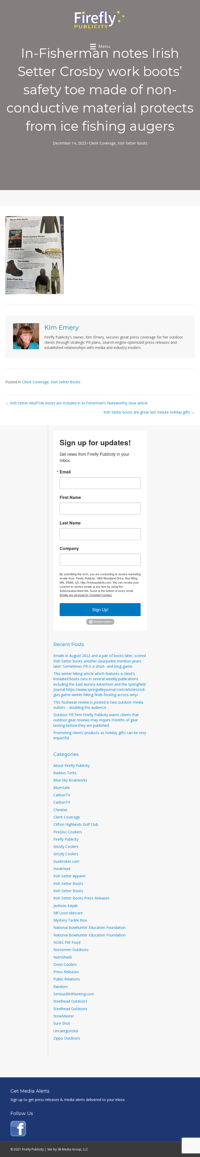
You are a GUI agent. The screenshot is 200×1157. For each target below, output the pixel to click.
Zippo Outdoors (66, 1038)
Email (65, 472)
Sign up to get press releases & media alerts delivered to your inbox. (67, 1099)
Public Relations (66, 979)
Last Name (70, 523)
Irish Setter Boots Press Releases (81, 898)
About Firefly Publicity (71, 765)
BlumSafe (61, 787)
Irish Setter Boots (132, 143)
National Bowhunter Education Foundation (89, 927)
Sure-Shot (61, 1023)
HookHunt (62, 868)
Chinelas (60, 809)
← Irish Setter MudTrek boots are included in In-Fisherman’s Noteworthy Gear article (76, 403)
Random (60, 986)
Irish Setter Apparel (69, 875)
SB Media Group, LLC (73, 1149)
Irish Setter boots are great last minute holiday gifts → (149, 412)
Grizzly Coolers (65, 846)
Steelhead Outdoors (70, 1001)
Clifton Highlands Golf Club (75, 824)
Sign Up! (100, 609)
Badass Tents (65, 772)
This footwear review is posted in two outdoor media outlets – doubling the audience (98, 705)
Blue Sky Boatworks (70, 780)
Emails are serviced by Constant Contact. (86, 595)
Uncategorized (65, 1030)
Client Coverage (102, 143)
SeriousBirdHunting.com (73, 993)
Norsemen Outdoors (71, 949)
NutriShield (62, 957)
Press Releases (66, 971)
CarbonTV (61, 794)
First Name (70, 497)
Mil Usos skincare (68, 912)
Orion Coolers (65, 964)
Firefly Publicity (65, 839)
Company (69, 548)
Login (186, 1149)
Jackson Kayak (65, 905)
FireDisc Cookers (67, 831)
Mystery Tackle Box (70, 920)
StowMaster (63, 1016)
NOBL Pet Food (66, 942)
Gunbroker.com (66, 861)
